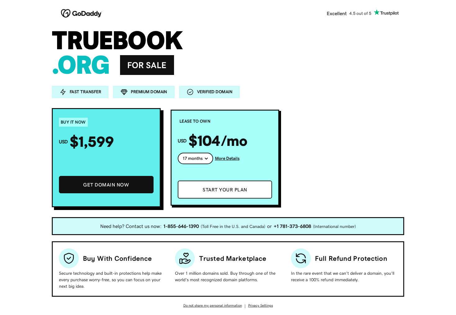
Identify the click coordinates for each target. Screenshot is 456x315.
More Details (227, 158)
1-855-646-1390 (181, 226)
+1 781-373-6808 (292, 226)
